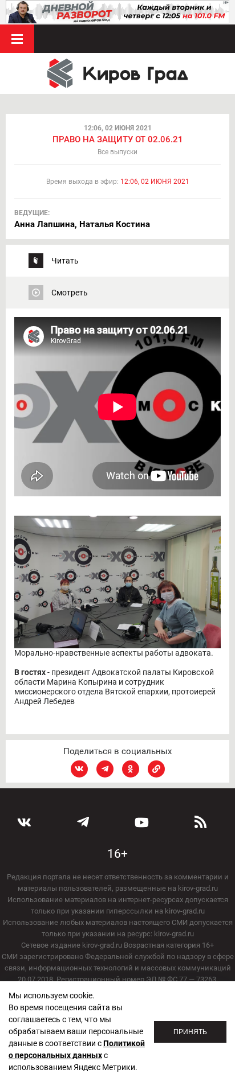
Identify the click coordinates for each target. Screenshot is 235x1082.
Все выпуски (117, 152)
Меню (17, 38)
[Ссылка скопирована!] (156, 768)
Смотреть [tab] (69, 292)
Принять (190, 1032)
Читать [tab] (65, 260)
